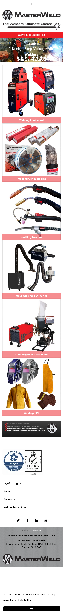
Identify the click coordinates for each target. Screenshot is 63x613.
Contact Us (9, 499)
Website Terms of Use (15, 507)
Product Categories (33, 34)
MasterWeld (35, 530)
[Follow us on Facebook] (27, 520)
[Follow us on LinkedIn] (36, 520)
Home (7, 491)
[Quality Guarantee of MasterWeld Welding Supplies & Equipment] (31, 428)
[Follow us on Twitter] (18, 520)
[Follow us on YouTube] (46, 520)
